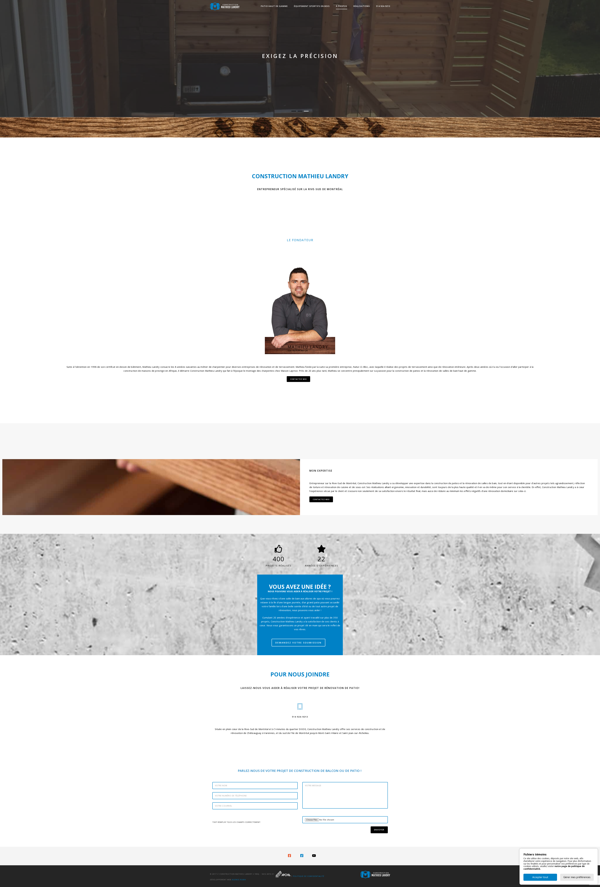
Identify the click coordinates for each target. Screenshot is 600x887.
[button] (294, 111)
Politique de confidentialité (308, 876)
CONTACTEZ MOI (298, 379)
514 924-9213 (383, 6)
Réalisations (361, 6)
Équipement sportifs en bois (312, 6)
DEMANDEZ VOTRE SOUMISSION (298, 642)
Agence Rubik (239, 879)
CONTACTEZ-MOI (321, 499)
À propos (341, 6)
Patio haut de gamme (274, 6)
